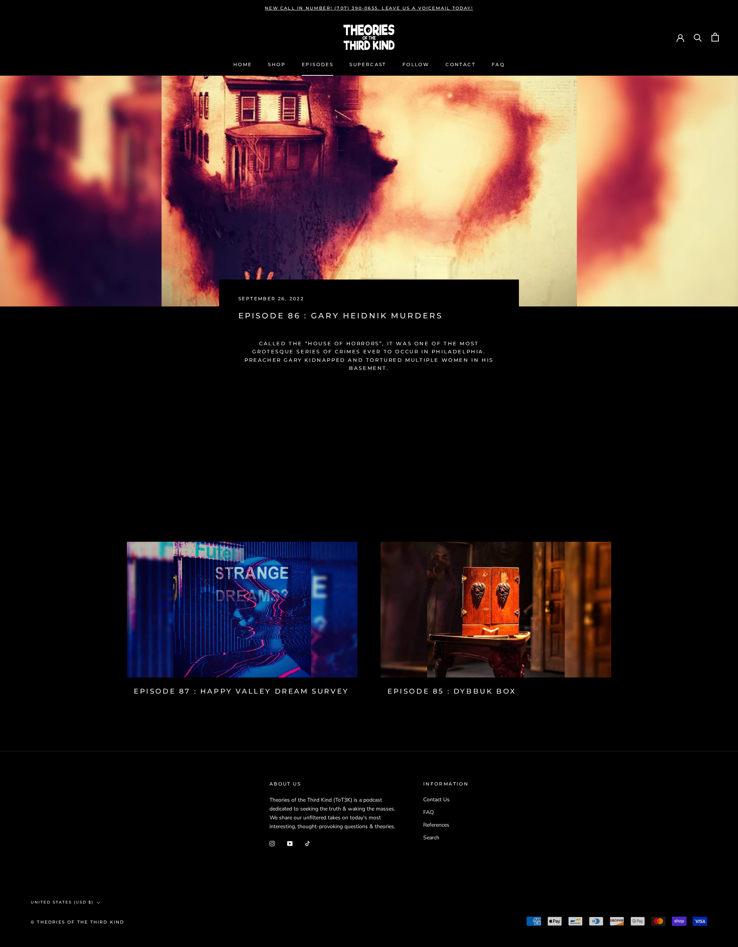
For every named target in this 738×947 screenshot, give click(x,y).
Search (431, 837)
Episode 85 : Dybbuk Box (451, 691)
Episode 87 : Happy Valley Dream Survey (241, 691)
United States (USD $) (62, 902)
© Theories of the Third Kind (78, 922)
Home (242, 64)
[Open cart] (715, 37)
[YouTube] (290, 843)
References (436, 825)
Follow (415, 64)
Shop (277, 64)
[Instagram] (272, 843)
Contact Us (436, 799)
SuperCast (367, 64)
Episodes (317, 64)
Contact (460, 64)
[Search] (698, 37)
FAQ (498, 64)
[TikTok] (307, 843)
